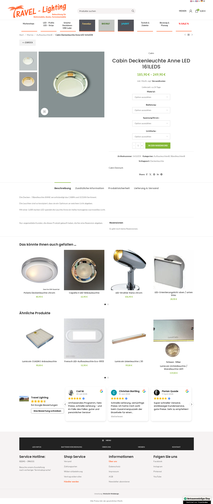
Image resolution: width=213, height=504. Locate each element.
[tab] (62, 186)
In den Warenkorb (157, 145)
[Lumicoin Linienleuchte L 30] (129, 338)
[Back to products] (188, 35)
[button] (191, 404)
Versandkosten (158, 81)
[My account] (191, 11)
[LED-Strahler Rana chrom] (129, 270)
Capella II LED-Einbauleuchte (84, 292)
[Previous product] (185, 35)
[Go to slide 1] (105, 304)
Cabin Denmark (116, 167)
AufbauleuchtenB (44, 35)
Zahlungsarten (70, 466)
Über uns (113, 461)
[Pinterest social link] (154, 174)
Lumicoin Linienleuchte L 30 (129, 361)
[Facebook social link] (146, 174)
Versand (67, 461)
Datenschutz (114, 466)
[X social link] (150, 174)
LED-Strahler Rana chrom (129, 292)
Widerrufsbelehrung (73, 471)
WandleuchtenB (178, 156)
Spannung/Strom (151, 118)
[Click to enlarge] (44, 111)
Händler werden (71, 481)
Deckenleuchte (157, 161)
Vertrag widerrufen (73, 476)
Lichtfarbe (150, 131)
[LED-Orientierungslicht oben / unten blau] (173, 270)
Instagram (157, 466)
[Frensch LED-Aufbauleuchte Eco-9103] (84, 338)
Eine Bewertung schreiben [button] (47, 410)
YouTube (157, 476)
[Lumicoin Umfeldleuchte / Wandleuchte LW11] (173, 338)
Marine (30, 35)
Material (151, 91)
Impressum (114, 471)
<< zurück (27, 42)
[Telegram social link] (161, 174)
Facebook (157, 461)
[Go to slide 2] (108, 304)
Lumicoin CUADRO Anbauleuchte (39, 361)
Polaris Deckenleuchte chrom (39, 292)
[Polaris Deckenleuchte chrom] (39, 270)
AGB (111, 476)
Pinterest (157, 471)
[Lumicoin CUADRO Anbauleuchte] (39, 338)
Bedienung (151, 104)
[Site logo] (36, 11)
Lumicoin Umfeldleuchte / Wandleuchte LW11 (173, 367)
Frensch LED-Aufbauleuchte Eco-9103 (84, 361)
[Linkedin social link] (158, 174)
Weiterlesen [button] (117, 416)
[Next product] (192, 35)
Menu (108, 440)
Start (21, 35)
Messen (182, 11)
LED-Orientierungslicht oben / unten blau (174, 294)
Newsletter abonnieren (119, 481)
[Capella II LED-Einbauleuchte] (84, 270)
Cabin (151, 53)
